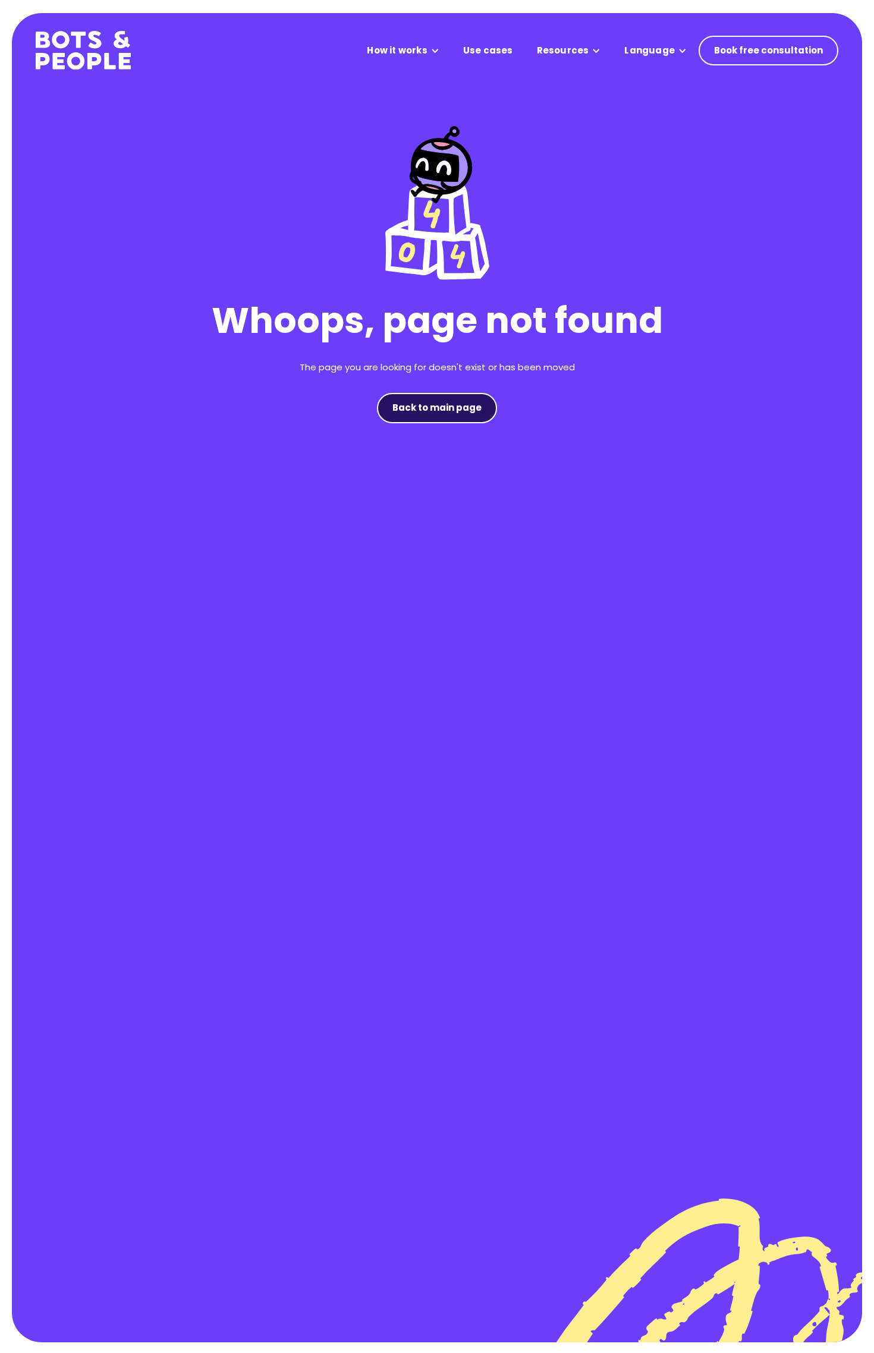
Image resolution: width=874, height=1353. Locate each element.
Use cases (488, 50)
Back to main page (437, 407)
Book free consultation (768, 50)
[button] (403, 51)
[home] (83, 50)
